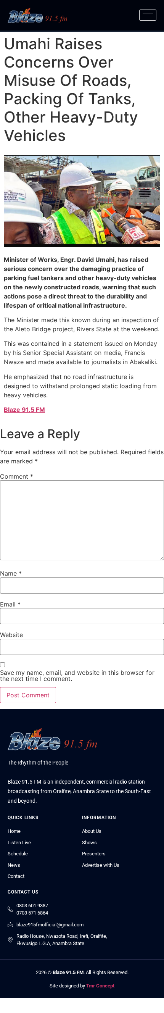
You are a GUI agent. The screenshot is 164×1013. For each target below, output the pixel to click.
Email (10, 604)
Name (11, 573)
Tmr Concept (100, 986)
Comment (16, 476)
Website (11, 635)
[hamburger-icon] (147, 15)
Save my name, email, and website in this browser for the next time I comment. (77, 675)
